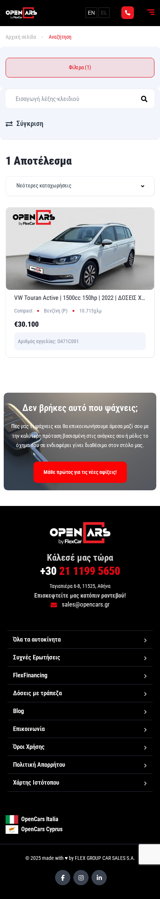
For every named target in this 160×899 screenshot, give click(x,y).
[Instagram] (81, 877)
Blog (18, 711)
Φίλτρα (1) (80, 67)
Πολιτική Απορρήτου (39, 764)
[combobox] (80, 186)
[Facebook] (62, 877)
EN (91, 13)
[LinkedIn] (99, 877)
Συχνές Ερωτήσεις (36, 657)
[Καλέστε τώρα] (127, 13)
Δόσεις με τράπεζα (37, 693)
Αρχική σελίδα (21, 37)
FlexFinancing (30, 675)
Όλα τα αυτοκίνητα (37, 639)
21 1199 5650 (80, 570)
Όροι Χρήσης (29, 746)
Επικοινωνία (29, 728)
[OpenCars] (21, 13)
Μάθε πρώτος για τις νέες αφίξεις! (80, 472)
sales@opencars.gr (84, 604)
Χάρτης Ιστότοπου (36, 782)
